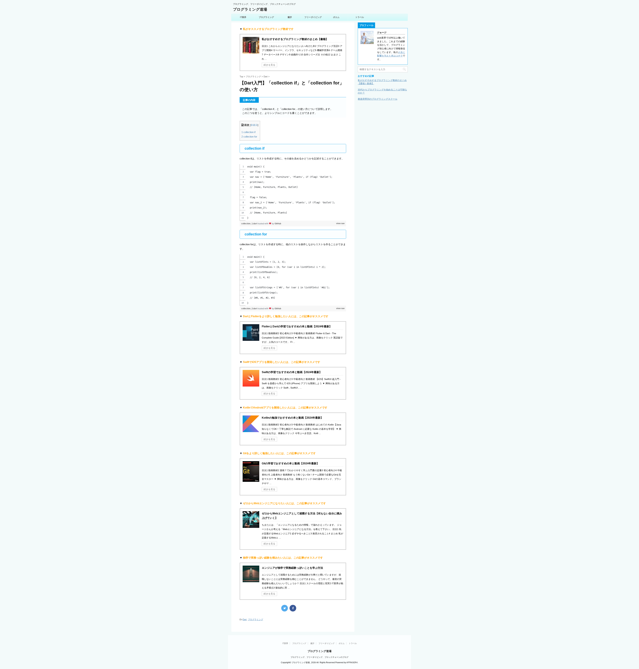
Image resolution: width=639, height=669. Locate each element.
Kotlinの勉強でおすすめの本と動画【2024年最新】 (292, 417)
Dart (245, 619)
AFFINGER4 (352, 662)
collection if (248, 132)
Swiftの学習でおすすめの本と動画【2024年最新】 (292, 372)
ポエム (336, 17)
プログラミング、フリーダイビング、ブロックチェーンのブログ (319, 657)
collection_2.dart (249, 308)
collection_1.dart (249, 223)
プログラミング (266, 17)
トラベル (359, 17)
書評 (290, 17)
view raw (340, 223)
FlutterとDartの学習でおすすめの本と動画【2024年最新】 (297, 326)
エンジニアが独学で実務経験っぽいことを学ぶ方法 (292, 567)
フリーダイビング (313, 17)
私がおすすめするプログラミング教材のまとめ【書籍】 (295, 39)
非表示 (254, 125)
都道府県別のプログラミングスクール (377, 99)
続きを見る (269, 65)
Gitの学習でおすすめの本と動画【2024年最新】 (290, 463)
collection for (249, 136)
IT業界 (243, 17)
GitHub (278, 223)
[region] (293, 192)
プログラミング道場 (250, 9)
